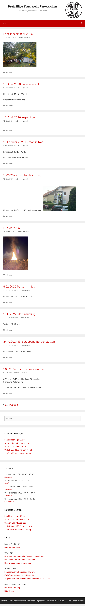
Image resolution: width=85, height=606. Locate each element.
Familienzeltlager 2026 (18, 33)
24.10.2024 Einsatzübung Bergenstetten (29, 341)
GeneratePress (78, 601)
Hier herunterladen (12, 547)
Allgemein (9, 72)
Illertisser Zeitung (12, 587)
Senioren (8, 477)
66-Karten (9, 502)
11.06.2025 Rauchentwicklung (22, 175)
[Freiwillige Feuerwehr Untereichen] (74, 10)
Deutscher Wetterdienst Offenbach (19, 560)
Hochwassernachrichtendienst (17, 563)
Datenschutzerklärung (55, 601)
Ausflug (7, 483)
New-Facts (9, 591)
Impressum (40, 601)
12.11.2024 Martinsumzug (19, 314)
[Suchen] (81, 23)
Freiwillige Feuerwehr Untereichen (32, 6)
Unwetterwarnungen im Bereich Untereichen (24, 556)
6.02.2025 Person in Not (19, 286)
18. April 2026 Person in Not (21, 84)
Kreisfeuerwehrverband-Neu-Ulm (19, 575)
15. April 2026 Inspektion (19, 117)
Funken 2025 (11, 228)
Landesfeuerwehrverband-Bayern (19, 572)
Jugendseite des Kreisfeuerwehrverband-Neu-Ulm (27, 579)
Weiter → (14, 405)
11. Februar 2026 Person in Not (23, 142)
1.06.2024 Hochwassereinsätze (23, 369)
